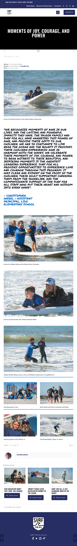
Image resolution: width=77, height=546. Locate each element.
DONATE (69, 12)
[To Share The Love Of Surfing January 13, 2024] (75, 538)
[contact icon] (43, 538)
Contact (57, 6)
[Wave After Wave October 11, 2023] (2, 538)
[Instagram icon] (40, 538)
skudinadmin (22, 455)
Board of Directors (44, 6)
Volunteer (30, 6)
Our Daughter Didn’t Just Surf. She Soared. (13, 490)
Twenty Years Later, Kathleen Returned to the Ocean (37, 491)
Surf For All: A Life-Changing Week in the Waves (60, 491)
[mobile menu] (58, 12)
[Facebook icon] (33, 538)
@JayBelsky (24, 66)
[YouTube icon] (36, 538)
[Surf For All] (9, 12)
